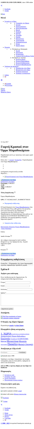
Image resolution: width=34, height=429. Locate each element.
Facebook (6, 398)
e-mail (20, 391)
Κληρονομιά (19, 54)
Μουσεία (23, 341)
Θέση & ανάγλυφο (21, 28)
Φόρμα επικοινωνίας (20, 394)
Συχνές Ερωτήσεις (10, 378)
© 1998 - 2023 (5, 423)
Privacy (7, 416)
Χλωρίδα (18, 35)
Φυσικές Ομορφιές (25, 344)
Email (3, 286)
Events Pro (18, 160)
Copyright (8, 418)
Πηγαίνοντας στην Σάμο (23, 68)
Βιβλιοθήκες (21, 336)
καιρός (11, 325)
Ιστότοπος (4, 289)
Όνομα (3, 282)
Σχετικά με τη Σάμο (10, 21)
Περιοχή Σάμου (20, 59)
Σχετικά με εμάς (9, 375)
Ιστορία (18, 25)
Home (6, 413)
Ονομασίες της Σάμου (22, 23)
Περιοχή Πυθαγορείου (22, 63)
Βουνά (18, 30)
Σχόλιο (3, 293)
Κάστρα (3, 341)
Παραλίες (13, 344)
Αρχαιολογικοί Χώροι (9, 336)
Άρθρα (7, 75)
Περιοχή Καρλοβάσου (22, 61)
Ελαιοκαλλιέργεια (21, 42)
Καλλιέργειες (20, 39)
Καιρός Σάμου (20, 45)
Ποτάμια (18, 32)
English (8, 83)
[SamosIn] (3, 14)
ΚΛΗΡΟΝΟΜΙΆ (23, 339)
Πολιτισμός (19, 52)
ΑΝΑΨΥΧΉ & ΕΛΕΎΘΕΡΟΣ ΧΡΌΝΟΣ (20, 334)
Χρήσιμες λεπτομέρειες (23, 73)
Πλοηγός (7, 47)
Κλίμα (18, 44)
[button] (1, 80)
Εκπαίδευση (14, 339)
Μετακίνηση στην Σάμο (23, 70)
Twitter (5, 401)
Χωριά (18, 51)
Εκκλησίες (5, 338)
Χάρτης (3, 90)
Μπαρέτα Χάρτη (6, 92)
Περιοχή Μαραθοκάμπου (23, 64)
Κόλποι (18, 33)
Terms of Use (9, 415)
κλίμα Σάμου (19, 325)
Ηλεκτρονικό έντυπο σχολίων (13, 380)
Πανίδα (18, 37)
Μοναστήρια (13, 341)
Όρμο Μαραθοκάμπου (22, 207)
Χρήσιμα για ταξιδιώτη (11, 66)
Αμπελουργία (20, 40)
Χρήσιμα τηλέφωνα (22, 71)
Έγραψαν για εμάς (10, 376)
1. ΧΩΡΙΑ (6, 333)
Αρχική (11, 160)
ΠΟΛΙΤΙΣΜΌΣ (4, 344)
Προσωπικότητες (21, 26)
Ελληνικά (9, 85)
